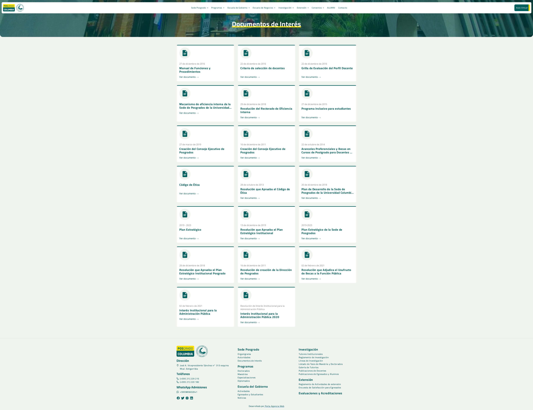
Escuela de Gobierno (237, 8)
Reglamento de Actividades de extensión (320, 384)
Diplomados (244, 380)
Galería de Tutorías (308, 367)
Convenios (317, 8)
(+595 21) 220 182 (189, 382)
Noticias (242, 397)
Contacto (342, 8)
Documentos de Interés (250, 360)
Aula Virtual (522, 8)
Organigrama (244, 354)
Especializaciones (247, 377)
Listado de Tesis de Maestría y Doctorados (321, 364)
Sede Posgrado (198, 8)
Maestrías (243, 374)
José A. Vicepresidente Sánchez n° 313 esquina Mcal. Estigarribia (204, 367)
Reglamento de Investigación (314, 357)
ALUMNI (331, 8)
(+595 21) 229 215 (189, 378)
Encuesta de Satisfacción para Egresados (320, 387)
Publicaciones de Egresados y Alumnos (319, 374)
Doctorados (244, 370)
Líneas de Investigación (311, 360)
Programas (216, 8)
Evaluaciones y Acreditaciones (320, 393)
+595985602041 (188, 392)
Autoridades (244, 357)
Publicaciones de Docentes (312, 370)
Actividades (244, 391)
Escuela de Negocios (263, 8)
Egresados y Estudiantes (250, 394)
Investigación (284, 8)
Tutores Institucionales (311, 354)
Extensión (301, 8)
